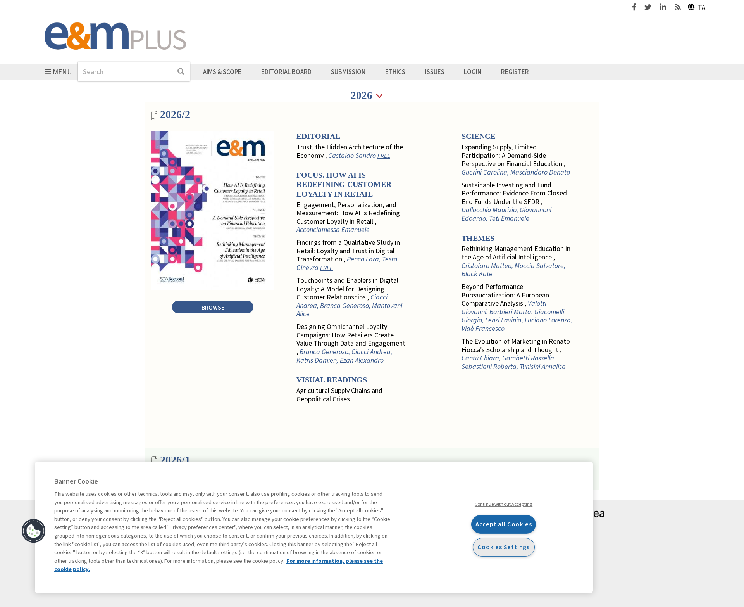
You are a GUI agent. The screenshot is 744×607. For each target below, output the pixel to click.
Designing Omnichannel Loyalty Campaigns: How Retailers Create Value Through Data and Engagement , (350, 344)
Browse (213, 307)
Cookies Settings (503, 546)
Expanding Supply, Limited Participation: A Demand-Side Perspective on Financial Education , (516, 159)
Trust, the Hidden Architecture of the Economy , (349, 151)
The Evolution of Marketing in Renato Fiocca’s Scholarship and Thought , (516, 354)
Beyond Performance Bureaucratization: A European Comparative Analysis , (517, 308)
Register (515, 71)
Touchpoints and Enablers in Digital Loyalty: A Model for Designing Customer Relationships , (349, 297)
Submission (348, 71)
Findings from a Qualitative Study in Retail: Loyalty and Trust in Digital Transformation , (348, 255)
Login (472, 71)
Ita (700, 7)
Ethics (395, 71)
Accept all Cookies (503, 524)
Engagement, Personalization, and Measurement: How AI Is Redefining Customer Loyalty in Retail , (348, 217)
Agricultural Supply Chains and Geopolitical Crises (339, 395)
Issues (434, 71)
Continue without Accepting (503, 504)
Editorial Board (286, 71)
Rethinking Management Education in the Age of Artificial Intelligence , (516, 261)
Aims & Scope (222, 71)
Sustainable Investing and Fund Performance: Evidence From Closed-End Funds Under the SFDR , (515, 202)
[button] (33, 531)
